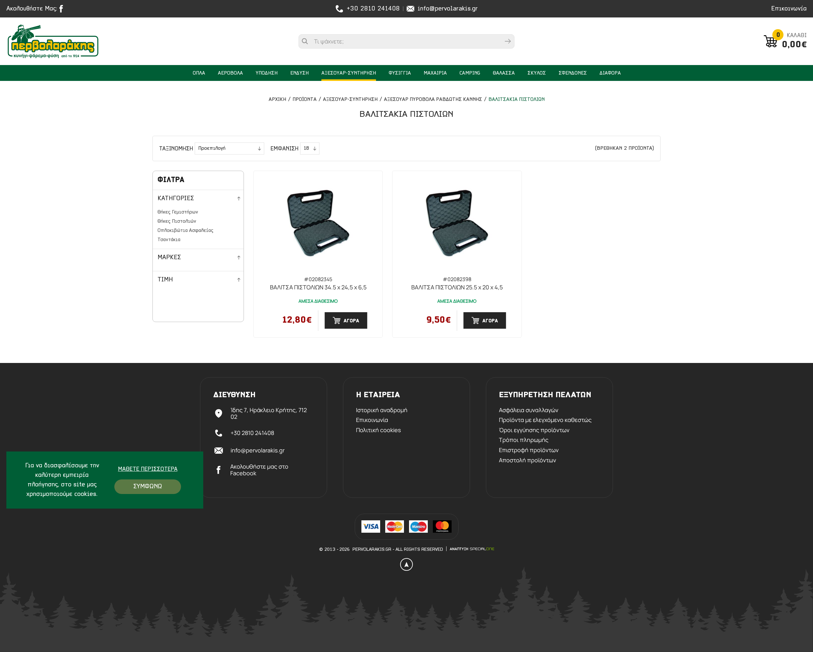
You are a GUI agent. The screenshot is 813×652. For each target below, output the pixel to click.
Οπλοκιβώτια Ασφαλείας (185, 230)
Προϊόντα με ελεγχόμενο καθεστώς (545, 420)
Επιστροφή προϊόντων (529, 450)
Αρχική (277, 99)
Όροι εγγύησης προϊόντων (534, 430)
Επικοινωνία (789, 9)
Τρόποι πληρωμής (523, 440)
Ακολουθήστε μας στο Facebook (259, 470)
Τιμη (165, 280)
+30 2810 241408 (373, 9)
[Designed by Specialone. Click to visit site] (472, 548)
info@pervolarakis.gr (448, 9)
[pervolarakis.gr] (65, 41)
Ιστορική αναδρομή (381, 410)
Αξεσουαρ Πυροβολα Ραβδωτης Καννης (433, 99)
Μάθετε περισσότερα (148, 469)
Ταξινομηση (176, 149)
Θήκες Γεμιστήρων (178, 212)
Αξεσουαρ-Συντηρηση (350, 99)
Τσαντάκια (169, 239)
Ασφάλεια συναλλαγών (528, 410)
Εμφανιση (285, 149)
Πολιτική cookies (378, 430)
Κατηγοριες (176, 198)
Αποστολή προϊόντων (527, 460)
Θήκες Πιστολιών (177, 221)
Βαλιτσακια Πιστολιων (516, 99)
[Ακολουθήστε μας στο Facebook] (62, 9)
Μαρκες (169, 257)
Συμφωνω (147, 487)
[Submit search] (507, 41)
